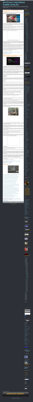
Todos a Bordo (26, 209)
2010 (25, 58)
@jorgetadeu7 (26, 79)
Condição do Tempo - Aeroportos (27, 328)
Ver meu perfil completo (26, 218)
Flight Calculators (26, 334)
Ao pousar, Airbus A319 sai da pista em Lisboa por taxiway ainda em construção (11, 174)
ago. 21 (26, 33)
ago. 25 (26, 270)
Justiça (25, 142)
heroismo (25, 134)
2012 (25, 296)
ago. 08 (26, 286)
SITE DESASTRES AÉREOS (27, 200)
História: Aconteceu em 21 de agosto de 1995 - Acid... (27, 37)
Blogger (20, 398)
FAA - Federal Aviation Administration (27, 333)
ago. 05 (26, 288)
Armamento (25, 98)
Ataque (25, 99)
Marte (25, 145)
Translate (28, 73)
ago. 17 (26, 41)
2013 (25, 56)
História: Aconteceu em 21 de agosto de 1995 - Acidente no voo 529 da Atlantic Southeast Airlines (13, 56)
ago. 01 (26, 51)
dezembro (26, 23)
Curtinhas (25, 115)
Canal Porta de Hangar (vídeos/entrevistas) (26, 201)
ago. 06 (26, 287)
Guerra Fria (25, 132)
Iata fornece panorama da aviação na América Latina (8, 186)
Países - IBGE (26, 337)
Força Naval (25, 128)
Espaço (25, 121)
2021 (25, 22)
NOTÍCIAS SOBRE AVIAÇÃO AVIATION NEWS (27, 217)
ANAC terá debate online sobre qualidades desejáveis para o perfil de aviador (11, 185)
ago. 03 (26, 289)
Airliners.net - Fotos (26, 324)
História (25, 135)
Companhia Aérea (26, 109)
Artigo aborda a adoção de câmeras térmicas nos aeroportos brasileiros (10, 187)
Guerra (25, 131)
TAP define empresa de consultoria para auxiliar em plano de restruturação (11, 176)
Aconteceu (25, 92)
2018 (25, 53)
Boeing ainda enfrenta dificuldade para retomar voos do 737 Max (9, 181)
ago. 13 (26, 43)
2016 (25, 54)
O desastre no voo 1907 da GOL (27, 205)
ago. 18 (26, 280)
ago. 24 (26, 31)
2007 (25, 60)
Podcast (25, 159)
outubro (26, 264)
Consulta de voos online (26, 330)
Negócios (25, 149)
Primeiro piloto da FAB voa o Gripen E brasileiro (8, 194)
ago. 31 (26, 266)
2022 (25, 261)
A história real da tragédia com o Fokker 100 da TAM (27, 203)
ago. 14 (26, 282)
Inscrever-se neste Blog (26, 178)
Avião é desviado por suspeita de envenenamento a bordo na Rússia (10, 175)
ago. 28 (26, 268)
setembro (26, 25)
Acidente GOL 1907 (26, 89)
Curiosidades (26, 114)
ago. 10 (26, 45)
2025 (25, 259)
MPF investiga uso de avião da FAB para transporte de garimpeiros (10, 195)
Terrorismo (25, 171)
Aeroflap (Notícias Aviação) (27, 212)
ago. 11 (26, 284)
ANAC (25, 96)
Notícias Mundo (26, 152)
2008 (25, 59)
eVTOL (25, 124)
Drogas (25, 118)
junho (26, 292)
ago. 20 (26, 39)
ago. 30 (26, 27)
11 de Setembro (26, 86)
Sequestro (25, 167)
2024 (25, 20)
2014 (25, 55)
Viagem (25, 174)
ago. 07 (26, 47)
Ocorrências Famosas (26, 155)
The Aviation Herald (26, 343)
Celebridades (26, 106)
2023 (25, 260)
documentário (26, 117)
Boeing (25, 103)
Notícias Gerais (26, 151)
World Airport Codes (26, 344)
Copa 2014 (25, 111)
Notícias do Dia (5, 164)
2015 (25, 294)
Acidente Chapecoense (26, 88)
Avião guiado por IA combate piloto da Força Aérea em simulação (10, 192)
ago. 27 (26, 29)
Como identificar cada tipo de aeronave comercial (27, 13)
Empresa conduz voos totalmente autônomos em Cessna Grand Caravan (10, 193)
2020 (25, 262)
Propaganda (25, 162)
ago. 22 (26, 272)
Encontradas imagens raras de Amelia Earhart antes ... (27, 35)
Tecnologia (7, 200)
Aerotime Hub (26, 208)
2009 (25, 298)
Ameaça (25, 95)
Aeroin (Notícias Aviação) (26, 211)
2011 (25, 57)
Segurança (4, 200)
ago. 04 (26, 49)
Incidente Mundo (26, 138)
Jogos (25, 141)
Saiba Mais (25, 164)
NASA (25, 148)
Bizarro (25, 102)
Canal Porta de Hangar (26, 105)
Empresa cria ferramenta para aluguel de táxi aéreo (8, 196)
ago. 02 (26, 290)
